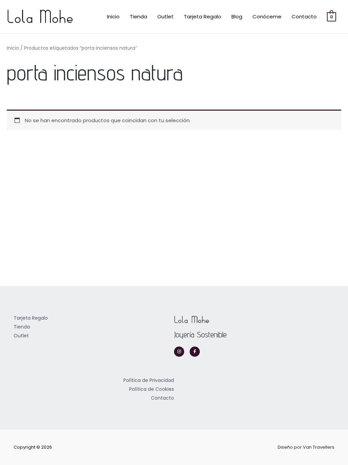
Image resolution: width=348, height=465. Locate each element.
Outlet (165, 16)
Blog (236, 16)
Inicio (113, 16)
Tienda (138, 16)
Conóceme (267, 16)
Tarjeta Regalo (202, 16)
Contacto (304, 16)
